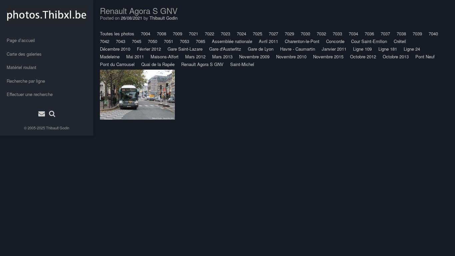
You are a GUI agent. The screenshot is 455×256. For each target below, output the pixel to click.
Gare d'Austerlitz (225, 49)
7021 (193, 33)
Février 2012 (149, 49)
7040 (433, 33)
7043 (120, 41)
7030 (305, 33)
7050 (152, 41)
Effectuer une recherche (30, 94)
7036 (369, 33)
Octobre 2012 (363, 56)
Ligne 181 (387, 49)
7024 (241, 33)
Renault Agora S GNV (202, 64)
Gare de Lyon (260, 49)
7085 (200, 41)
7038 (401, 33)
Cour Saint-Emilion (369, 41)
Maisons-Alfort (165, 56)
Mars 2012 (195, 56)
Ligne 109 (362, 49)
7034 (353, 33)
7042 (104, 41)
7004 (145, 33)
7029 (289, 33)
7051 (168, 41)
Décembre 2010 (115, 49)
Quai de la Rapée (158, 64)
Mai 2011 (135, 56)
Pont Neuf (425, 56)
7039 (417, 33)
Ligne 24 (412, 49)
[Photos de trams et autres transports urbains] (47, 15)
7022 (209, 33)
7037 (385, 33)
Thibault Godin (57, 127)
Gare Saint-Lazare (185, 49)
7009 (177, 33)
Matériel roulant (21, 67)
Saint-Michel (242, 64)
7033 (337, 33)
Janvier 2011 (334, 49)
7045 (136, 41)
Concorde (335, 41)
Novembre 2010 (291, 56)
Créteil (400, 41)
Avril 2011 (268, 41)
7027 (273, 33)
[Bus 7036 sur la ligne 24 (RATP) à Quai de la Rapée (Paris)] (137, 95)
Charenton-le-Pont (302, 41)
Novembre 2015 (328, 56)
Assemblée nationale (232, 41)
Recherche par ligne (26, 81)
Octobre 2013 (396, 56)
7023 (225, 33)
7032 (321, 33)
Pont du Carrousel (117, 64)
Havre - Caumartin (297, 49)
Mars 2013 (222, 56)
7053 (184, 41)
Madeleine (110, 56)
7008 (161, 33)
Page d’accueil (21, 40)
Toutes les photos (117, 33)
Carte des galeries (24, 54)
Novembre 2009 (254, 56)
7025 (257, 33)
